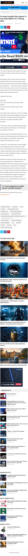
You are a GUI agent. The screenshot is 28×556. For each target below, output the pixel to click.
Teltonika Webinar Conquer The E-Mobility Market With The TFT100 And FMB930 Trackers (16, 403)
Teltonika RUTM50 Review (13, 527)
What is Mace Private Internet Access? (16, 508)
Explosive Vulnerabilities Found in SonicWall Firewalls (15, 542)
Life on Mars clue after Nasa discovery (16, 453)
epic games (15, 206)
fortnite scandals (5, 222)
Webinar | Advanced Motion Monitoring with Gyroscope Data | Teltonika (16, 535)
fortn (21, 206)
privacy (2, 225)
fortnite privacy (5, 220)
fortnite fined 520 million (16, 211)
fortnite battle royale (13, 209)
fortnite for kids (5, 214)
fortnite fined (4, 211)
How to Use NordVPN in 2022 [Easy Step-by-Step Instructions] (17, 491)
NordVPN (18, 222)
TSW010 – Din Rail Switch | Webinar (15, 431)
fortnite (3, 209)
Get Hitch (2, 23)
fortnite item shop (16, 214)
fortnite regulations (16, 220)
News (7, 12)
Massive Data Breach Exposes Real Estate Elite (13, 365)
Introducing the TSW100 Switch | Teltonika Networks (15, 516)
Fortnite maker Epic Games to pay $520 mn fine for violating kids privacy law (12, 216)
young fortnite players (6, 227)
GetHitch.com (15, 552)
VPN (15, 225)
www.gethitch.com (5, 194)
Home (3, 12)
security (9, 225)
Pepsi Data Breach (11, 393)
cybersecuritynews (5, 206)
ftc (13, 222)
